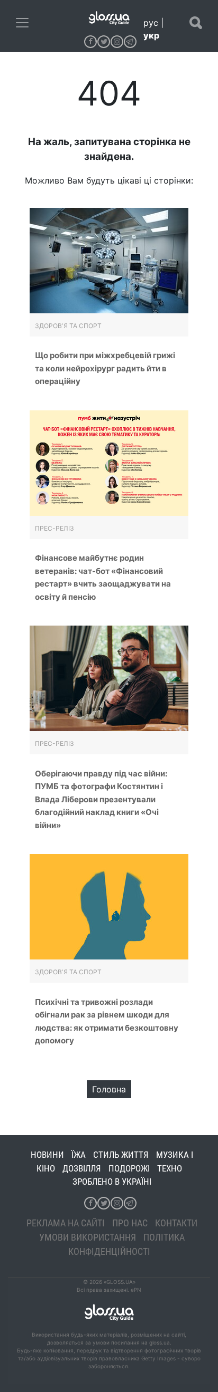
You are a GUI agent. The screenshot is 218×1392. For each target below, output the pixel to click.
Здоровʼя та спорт (68, 326)
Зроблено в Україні (111, 1181)
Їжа (78, 1154)
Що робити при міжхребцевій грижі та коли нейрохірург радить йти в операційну (105, 368)
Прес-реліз (54, 528)
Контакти (176, 1222)
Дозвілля (81, 1168)
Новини (47, 1154)
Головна (109, 1089)
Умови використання (87, 1237)
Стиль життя (121, 1154)
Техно (169, 1168)
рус (150, 22)
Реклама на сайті (65, 1222)
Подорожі (129, 1168)
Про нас (130, 1222)
